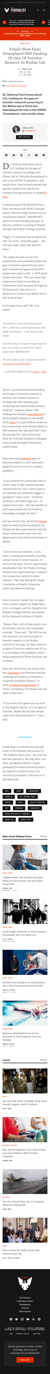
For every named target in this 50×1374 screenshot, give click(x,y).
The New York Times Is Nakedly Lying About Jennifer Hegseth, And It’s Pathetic (25, 1103)
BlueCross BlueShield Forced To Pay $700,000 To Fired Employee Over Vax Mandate (22, 1036)
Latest (6, 1060)
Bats (7, 791)
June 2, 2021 (39, 371)
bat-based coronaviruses (22, 685)
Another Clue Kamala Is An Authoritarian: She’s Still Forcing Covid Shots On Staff (24, 984)
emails (8, 802)
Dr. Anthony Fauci (27, 797)
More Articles (24, 137)
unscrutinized (35, 414)
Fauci (13, 422)
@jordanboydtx (30, 131)
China (18, 791)
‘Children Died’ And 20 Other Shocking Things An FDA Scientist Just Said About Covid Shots (23, 880)
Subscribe (25, 1359)
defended (26, 458)
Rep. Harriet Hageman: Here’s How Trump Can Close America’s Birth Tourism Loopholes (24, 1153)
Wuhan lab (9, 820)
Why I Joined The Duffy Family (21, 1252)
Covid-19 (8, 797)
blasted (43, 521)
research (19, 808)
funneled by (14, 672)
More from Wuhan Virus (17, 836)
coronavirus (33, 791)
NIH (6, 808)
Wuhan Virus (26, 820)
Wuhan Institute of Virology (17, 814)
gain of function (37, 802)
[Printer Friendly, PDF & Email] (43, 155)
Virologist (34, 808)
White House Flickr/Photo (16, 85)
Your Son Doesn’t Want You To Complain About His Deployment (23, 1203)
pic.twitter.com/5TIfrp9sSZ (17, 363)
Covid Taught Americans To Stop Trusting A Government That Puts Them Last (25, 933)
